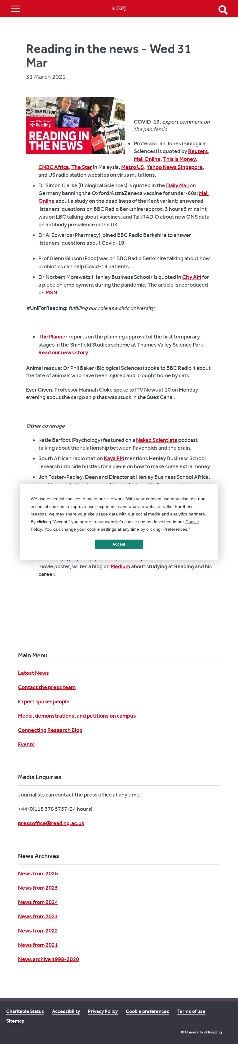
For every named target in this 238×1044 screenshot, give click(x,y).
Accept (118, 544)
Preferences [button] (175, 529)
